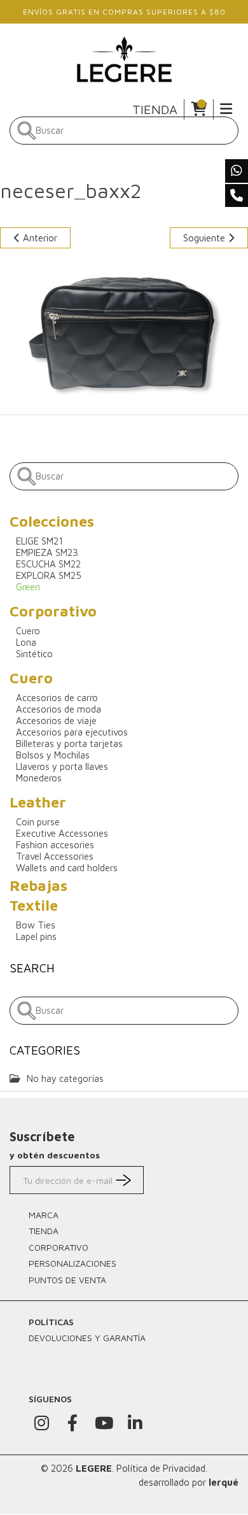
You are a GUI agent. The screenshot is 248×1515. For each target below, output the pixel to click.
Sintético (34, 653)
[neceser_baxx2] (124, 330)
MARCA (44, 1214)
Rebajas (38, 885)
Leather (38, 802)
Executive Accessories (62, 833)
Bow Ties (35, 925)
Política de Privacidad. (161, 1468)
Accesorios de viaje (56, 720)
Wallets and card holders (67, 867)
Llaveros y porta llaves (62, 766)
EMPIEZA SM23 (47, 552)
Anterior (38, 237)
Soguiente (205, 237)
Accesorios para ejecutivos (72, 732)
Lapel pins (36, 936)
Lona (26, 642)
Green (28, 586)
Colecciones (52, 521)
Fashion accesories (55, 844)
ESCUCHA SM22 (48, 563)
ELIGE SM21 (39, 541)
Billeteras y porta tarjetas (69, 743)
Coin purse (38, 821)
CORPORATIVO (58, 1247)
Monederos (39, 777)
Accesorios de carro (57, 697)
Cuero (28, 630)
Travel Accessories (54, 856)
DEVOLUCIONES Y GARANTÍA (87, 1337)
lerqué (223, 1482)
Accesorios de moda (58, 709)
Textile (34, 905)
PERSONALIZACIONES (72, 1263)
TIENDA (154, 109)
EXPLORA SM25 (48, 575)
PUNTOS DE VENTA (67, 1279)
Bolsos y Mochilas (53, 755)
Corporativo (53, 611)
